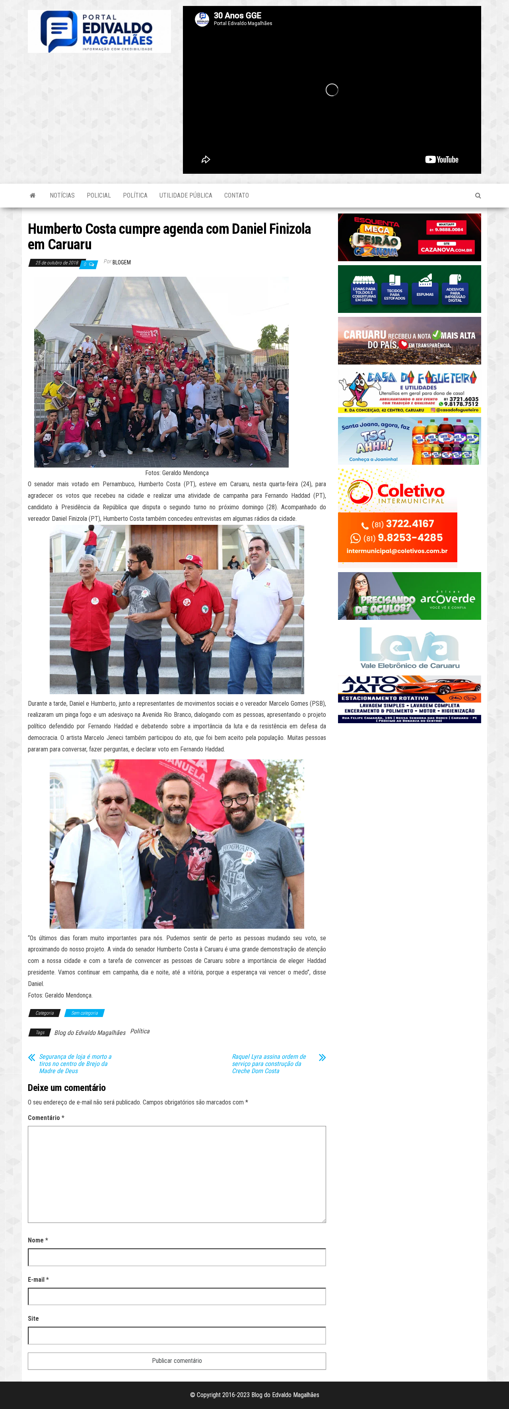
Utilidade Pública (185, 195)
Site (33, 1318)
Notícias (62, 195)
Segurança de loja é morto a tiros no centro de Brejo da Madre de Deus (75, 1064)
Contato (236, 195)
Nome (38, 1240)
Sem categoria (84, 1013)
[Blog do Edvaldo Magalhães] (33, 196)
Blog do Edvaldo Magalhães (89, 1032)
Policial (99, 195)
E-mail (38, 1279)
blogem (122, 262)
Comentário (46, 1118)
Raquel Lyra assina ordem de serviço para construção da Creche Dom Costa (269, 1064)
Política (135, 195)
